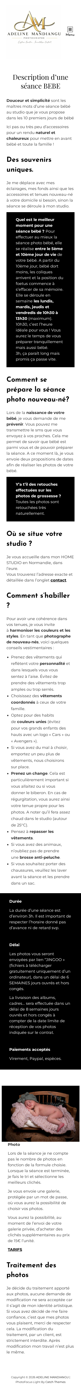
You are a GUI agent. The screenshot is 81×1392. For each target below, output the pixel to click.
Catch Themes (55, 1382)
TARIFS (15, 1249)
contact (58, 580)
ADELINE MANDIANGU (52, 1377)
